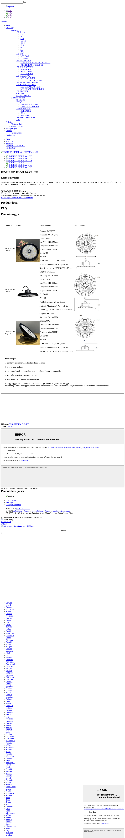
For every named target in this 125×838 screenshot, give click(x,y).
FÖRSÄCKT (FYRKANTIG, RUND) (36, 63)
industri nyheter (17, 126)
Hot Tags (9, 502)
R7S (22, 52)
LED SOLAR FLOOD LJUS (32, 89)
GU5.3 (23, 41)
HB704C (10, 426)
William (4, 524)
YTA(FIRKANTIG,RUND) (32, 65)
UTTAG (19, 102)
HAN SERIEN (26, 71)
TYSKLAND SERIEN (30, 107)
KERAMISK (26, 111)
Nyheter (9, 122)
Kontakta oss (11, 135)
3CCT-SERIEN (27, 74)
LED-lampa (20, 32)
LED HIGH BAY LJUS (25, 67)
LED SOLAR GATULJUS (31, 80)
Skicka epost (6, 522)
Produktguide (11, 500)
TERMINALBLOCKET (25, 117)
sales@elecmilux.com (21, 511)
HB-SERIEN (26, 69)
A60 (22, 36)
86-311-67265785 (23, 509)
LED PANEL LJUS (23, 61)
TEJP (18, 120)
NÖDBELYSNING (23, 96)
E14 (22, 45)
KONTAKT (20, 100)
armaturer (14, 30)
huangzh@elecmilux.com (41, 511)
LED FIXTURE (22, 91)
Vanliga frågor (11, 128)
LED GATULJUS (23, 76)
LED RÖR (20, 54)
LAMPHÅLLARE (23, 109)
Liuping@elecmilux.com (62, 511)
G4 (22, 47)
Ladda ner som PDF (25, 198)
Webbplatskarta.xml (13, 505)
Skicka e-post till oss (9, 198)
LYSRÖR (24, 58)
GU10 (23, 43)
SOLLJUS (20, 93)
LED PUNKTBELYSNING (27, 82)
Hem (8, 25)
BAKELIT (25, 115)
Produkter (9, 28)
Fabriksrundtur (16, 133)
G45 (22, 39)
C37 (22, 34)
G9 (22, 50)
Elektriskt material (18, 98)
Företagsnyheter (17, 124)
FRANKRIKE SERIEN (30, 104)
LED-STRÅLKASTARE (26, 85)
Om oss (9, 131)
